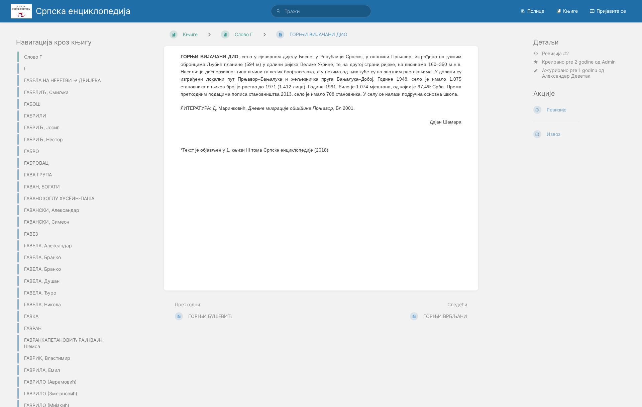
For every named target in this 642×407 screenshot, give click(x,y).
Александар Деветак (566, 76)
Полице (535, 11)
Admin (609, 62)
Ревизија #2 (555, 53)
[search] (321, 11)
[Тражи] (278, 11)
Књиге (570, 11)
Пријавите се (611, 11)
